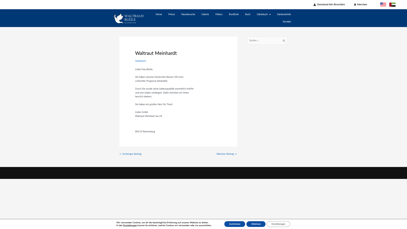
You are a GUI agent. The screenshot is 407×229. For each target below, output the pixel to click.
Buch (247, 14)
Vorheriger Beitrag (130, 154)
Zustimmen (234, 224)
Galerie (205, 14)
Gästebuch (262, 14)
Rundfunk (234, 14)
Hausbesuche (188, 14)
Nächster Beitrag (227, 154)
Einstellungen (130, 225)
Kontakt (287, 22)
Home (159, 14)
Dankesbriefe (284, 14)
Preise (171, 14)
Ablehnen (256, 224)
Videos (219, 14)
